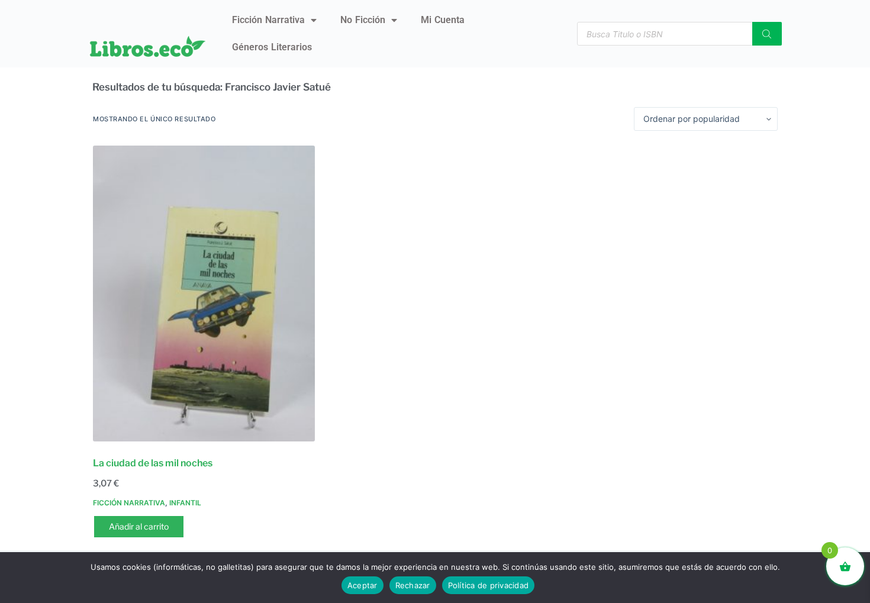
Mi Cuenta (443, 19)
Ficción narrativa (268, 19)
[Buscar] (767, 34)
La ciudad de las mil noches (152, 463)
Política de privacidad (488, 585)
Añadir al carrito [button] (139, 526)
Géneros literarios (272, 47)
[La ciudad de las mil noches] (204, 293)
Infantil (185, 502)
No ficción (362, 19)
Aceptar (362, 585)
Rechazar (412, 585)
